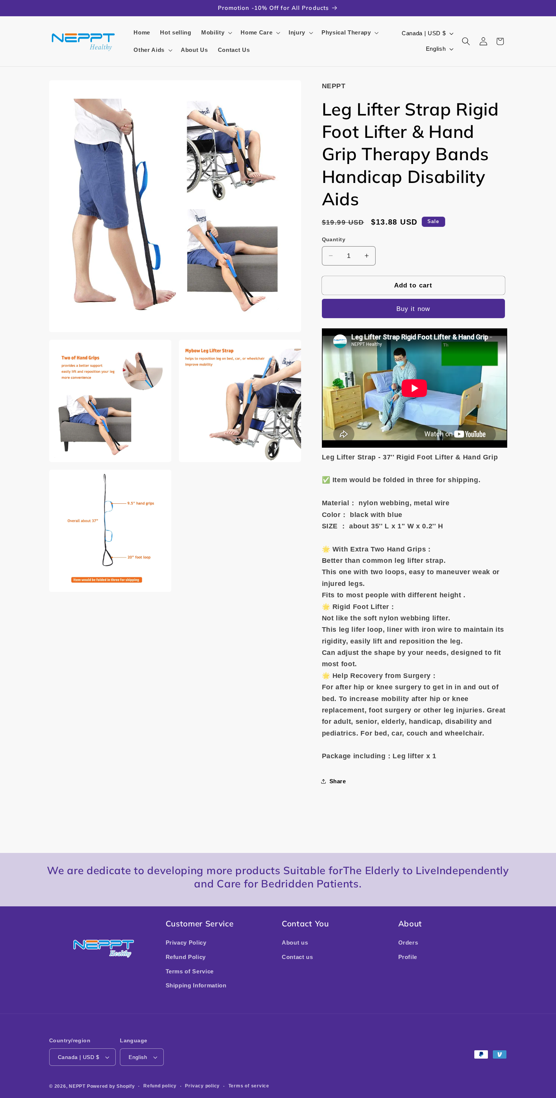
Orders (408, 942)
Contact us (297, 957)
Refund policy (160, 1086)
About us (295, 942)
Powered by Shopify (111, 1086)
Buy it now (413, 308)
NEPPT (78, 1086)
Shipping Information (196, 985)
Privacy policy (202, 1086)
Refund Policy (186, 957)
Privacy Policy (186, 942)
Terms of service (248, 1086)
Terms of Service (190, 971)
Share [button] (337, 781)
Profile (408, 957)
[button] (216, 32)
